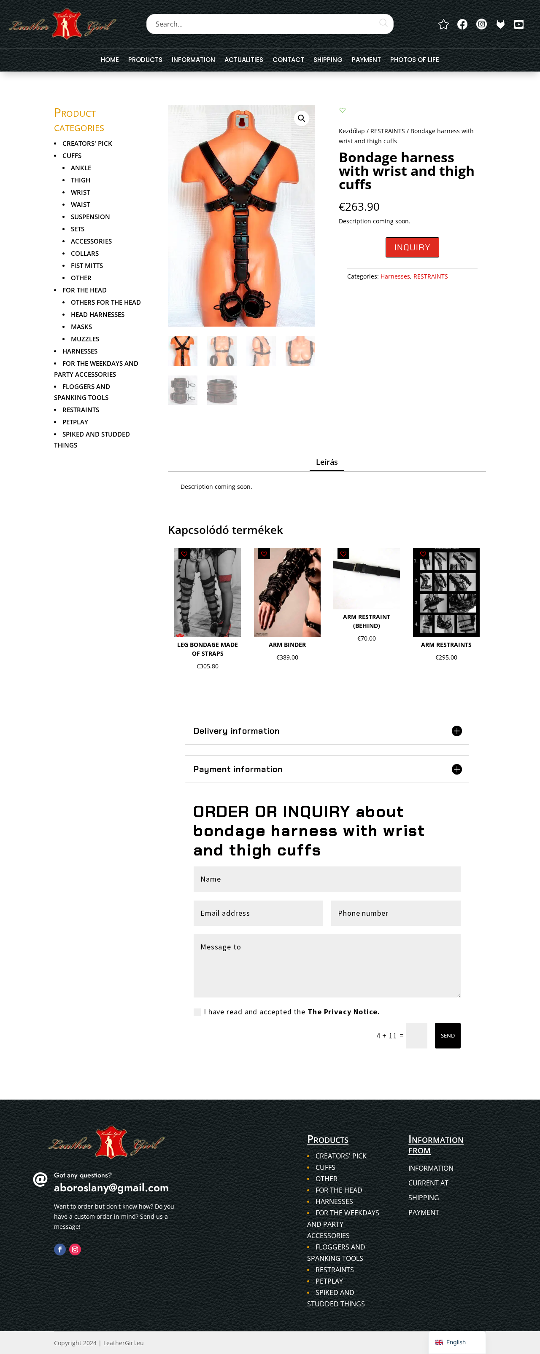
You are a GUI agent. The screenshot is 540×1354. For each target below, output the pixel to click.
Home (110, 60)
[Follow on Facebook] (60, 1249)
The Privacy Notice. (344, 1011)
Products (145, 60)
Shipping (328, 60)
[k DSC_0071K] (500, 24)
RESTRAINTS (387, 131)
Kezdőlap (352, 131)
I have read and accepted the (292, 1011)
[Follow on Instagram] (75, 1249)
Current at (428, 1183)
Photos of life (414, 60)
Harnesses (395, 276)
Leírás (327, 462)
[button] (301, 118)
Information (193, 60)
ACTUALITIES (243, 60)
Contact (288, 60)
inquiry (412, 247)
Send (448, 1035)
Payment (366, 60)
